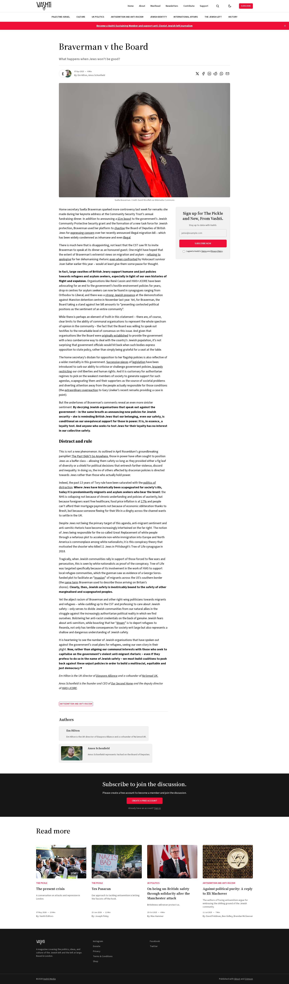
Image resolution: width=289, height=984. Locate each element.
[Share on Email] (227, 73)
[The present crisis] (61, 861)
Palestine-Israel (61, 17)
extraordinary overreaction (81, 390)
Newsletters (172, 6)
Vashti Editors (46, 916)
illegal (126, 237)
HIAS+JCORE (69, 688)
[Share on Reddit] (215, 73)
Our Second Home (122, 683)
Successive (113, 362)
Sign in (157, 808)
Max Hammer (157, 916)
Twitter (154, 946)
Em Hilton (82, 75)
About (142, 6)
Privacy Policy (217, 251)
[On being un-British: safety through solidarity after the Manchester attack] (172, 861)
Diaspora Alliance (106, 676)
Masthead (155, 6)
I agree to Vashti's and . (204, 251)
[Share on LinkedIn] (209, 73)
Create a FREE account (144, 800)
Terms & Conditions (103, 956)
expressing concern (82, 233)
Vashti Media (49, 979)
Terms (204, 251)
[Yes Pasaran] (117, 861)
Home (131, 6)
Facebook (155, 941)
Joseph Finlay (102, 916)
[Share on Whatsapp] (221, 73)
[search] (217, 6)
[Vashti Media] (44, 6)
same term (71, 582)
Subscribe (246, 6)
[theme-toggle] (229, 6)
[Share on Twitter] (197, 73)
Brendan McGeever (243, 916)
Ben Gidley (227, 916)
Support (204, 6)
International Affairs (186, 17)
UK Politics (98, 17)
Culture (80, 17)
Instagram (98, 941)
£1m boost (124, 219)
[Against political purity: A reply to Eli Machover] (228, 861)
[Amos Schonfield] (68, 74)
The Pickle (41, 883)
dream (121, 623)
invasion (99, 578)
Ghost (237, 979)
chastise (119, 228)
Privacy (96, 951)
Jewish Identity (158, 17)
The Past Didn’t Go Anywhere (89, 456)
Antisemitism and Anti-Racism (127, 17)
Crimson (249, 979)
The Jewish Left (213, 17)
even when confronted (123, 259)
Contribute (189, 6)
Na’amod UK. (150, 676)
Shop (95, 961)
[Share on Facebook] (203, 73)
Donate (96, 946)
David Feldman (213, 916)
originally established (115, 336)
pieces (124, 362)
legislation (138, 362)
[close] (285, 25)
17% (144, 501)
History (232, 17)
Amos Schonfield (96, 75)
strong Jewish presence (120, 295)
